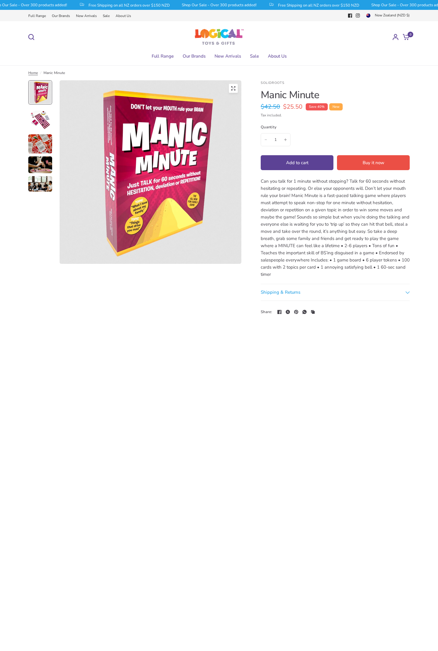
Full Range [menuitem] (163, 56)
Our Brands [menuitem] (194, 56)
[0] (405, 37)
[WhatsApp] (304, 312)
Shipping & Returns (280, 292)
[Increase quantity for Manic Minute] (285, 139)
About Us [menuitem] (277, 56)
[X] (287, 312)
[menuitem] (38, 16)
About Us (123, 15)
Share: (266, 312)
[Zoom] (233, 88)
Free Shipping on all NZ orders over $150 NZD (121, 5)
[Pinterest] (296, 312)
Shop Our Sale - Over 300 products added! (211, 5)
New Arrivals (86, 15)
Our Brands (61, 15)
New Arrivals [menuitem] (228, 56)
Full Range (37, 15)
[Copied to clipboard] (312, 312)
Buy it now (373, 163)
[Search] (32, 37)
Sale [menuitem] (254, 56)
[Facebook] (350, 15)
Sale (106, 15)
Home (33, 72)
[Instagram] (358, 15)
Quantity (269, 127)
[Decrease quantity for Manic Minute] (266, 139)
